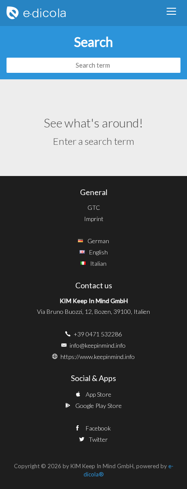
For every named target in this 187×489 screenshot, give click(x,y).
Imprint (94, 218)
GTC (93, 207)
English (98, 252)
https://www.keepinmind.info (97, 356)
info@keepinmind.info (98, 345)
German (98, 240)
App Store (98, 394)
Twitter (98, 439)
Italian (98, 263)
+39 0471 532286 (97, 334)
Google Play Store (98, 405)
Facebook (98, 428)
